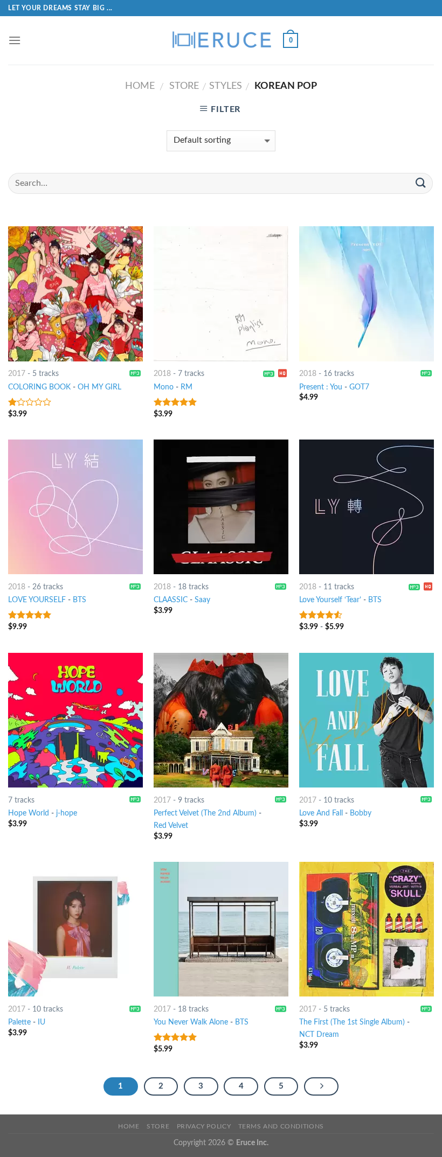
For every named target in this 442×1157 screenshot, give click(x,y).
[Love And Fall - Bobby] (366, 720)
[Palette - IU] (75, 929)
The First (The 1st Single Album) (352, 1022)
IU (41, 1022)
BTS (79, 600)
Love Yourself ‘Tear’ (330, 600)
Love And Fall (321, 813)
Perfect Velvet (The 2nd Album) (205, 813)
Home (140, 86)
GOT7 (359, 387)
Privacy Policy (204, 1126)
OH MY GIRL (99, 387)
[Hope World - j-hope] (75, 720)
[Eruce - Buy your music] (221, 40)
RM (186, 387)
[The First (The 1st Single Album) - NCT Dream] (366, 929)
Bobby (360, 813)
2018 (162, 374)
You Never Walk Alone (191, 1022)
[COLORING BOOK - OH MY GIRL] (75, 293)
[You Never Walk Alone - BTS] (221, 929)
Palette (19, 1022)
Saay (202, 600)
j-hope (66, 813)
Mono (164, 387)
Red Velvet (171, 825)
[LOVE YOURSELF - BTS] (75, 507)
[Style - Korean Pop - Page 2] (321, 1086)
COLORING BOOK (39, 387)
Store (184, 86)
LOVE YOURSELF (38, 600)
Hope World (28, 813)
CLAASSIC (171, 600)
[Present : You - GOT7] (366, 293)
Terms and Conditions (281, 1126)
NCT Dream (319, 1034)
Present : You (320, 387)
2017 (16, 374)
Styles (225, 86)
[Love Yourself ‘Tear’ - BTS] (366, 507)
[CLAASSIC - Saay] (221, 507)
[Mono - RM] (221, 293)
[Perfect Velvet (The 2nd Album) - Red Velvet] (221, 720)
